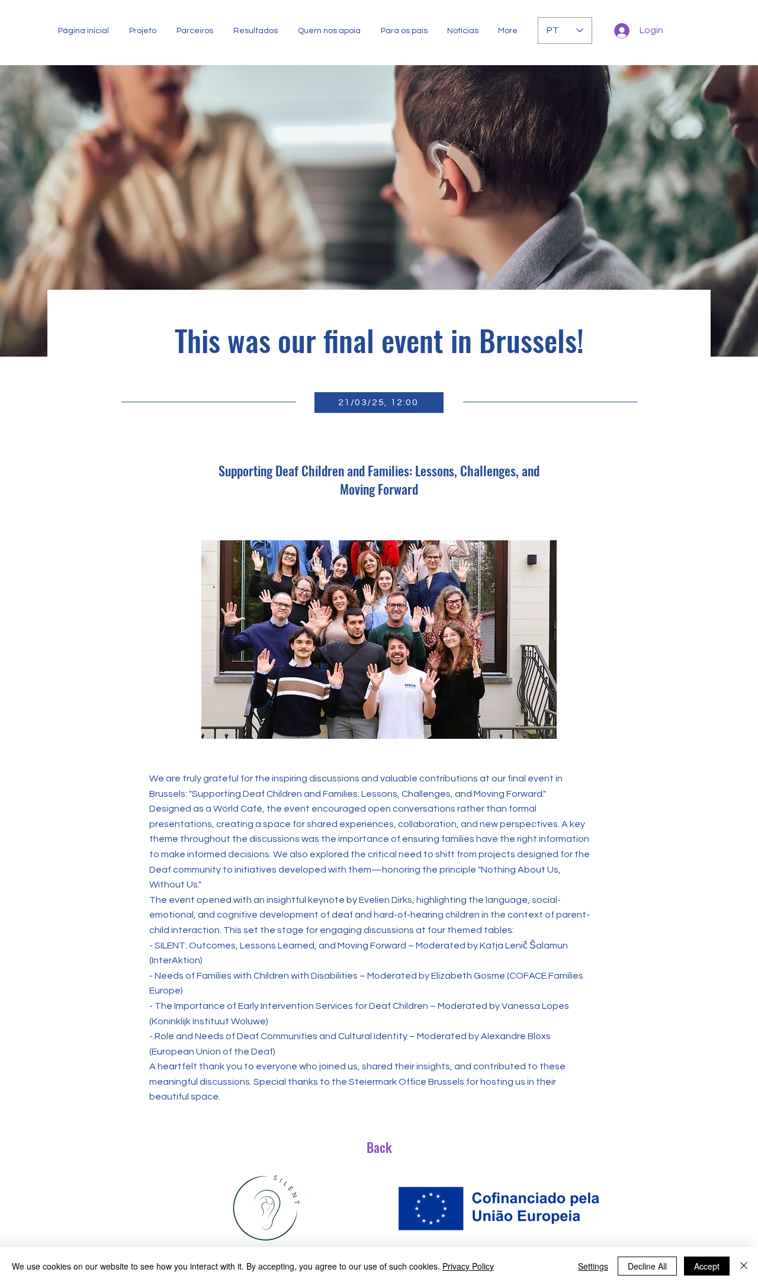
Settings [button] (593, 1266)
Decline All (647, 1266)
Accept (707, 1266)
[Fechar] (744, 1266)
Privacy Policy (468, 1266)
